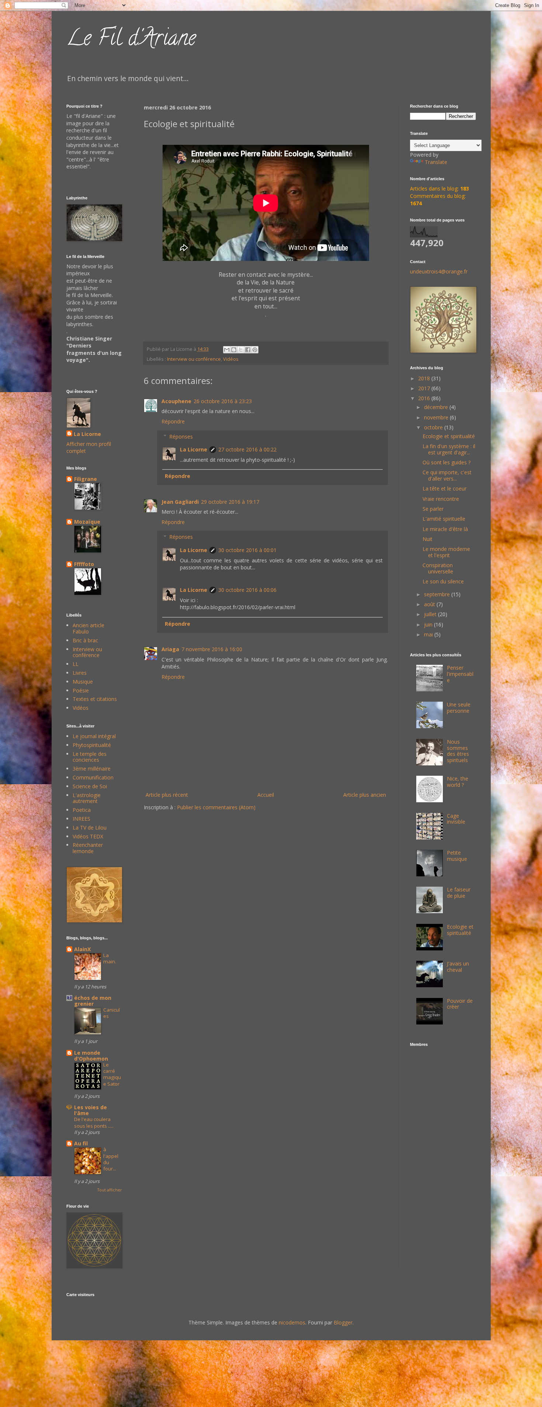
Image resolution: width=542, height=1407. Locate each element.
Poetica (82, 809)
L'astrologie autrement (87, 798)
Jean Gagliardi (180, 501)
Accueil (265, 794)
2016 (424, 398)
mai (429, 634)
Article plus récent (167, 794)
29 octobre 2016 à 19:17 (230, 501)
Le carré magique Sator (112, 1074)
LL (76, 663)
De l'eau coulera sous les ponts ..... (94, 1122)
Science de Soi (90, 786)
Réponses (181, 436)
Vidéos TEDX (88, 836)
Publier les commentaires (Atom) (216, 807)
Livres (80, 672)
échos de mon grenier (92, 1000)
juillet (431, 614)
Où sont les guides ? (446, 462)
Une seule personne (458, 707)
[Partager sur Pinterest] (254, 349)
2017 (424, 388)
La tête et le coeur (444, 488)
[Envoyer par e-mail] (226, 349)
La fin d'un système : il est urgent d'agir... (449, 449)
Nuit (427, 538)
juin (429, 624)
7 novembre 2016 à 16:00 (211, 649)
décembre (436, 407)
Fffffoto (84, 564)
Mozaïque (87, 521)
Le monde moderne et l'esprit (446, 552)
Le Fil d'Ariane (131, 40)
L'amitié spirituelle (444, 518)
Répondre (173, 421)
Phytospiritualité (92, 744)
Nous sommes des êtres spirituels (458, 751)
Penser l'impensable (460, 674)
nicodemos (292, 1322)
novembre (437, 417)
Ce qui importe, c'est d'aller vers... (447, 475)
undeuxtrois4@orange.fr (439, 271)
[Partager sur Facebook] (247, 349)
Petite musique (457, 855)
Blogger (343, 1322)
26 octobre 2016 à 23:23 (223, 401)
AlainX (82, 949)
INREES (81, 818)
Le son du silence (443, 581)
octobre (434, 427)
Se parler (433, 508)
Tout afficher (109, 1190)
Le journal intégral (94, 736)
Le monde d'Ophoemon (91, 1055)
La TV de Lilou (90, 827)
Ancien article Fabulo (88, 628)
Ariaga (170, 649)
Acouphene (176, 401)
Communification (93, 777)
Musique (83, 681)
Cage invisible (456, 818)
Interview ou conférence (194, 359)
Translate (436, 161)
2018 (424, 378)
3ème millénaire (92, 768)
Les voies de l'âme (90, 1110)
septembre (437, 594)
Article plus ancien (364, 794)
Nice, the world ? (457, 781)
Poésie (81, 690)
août (430, 604)
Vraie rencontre (441, 498)
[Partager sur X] (240, 349)
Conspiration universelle (438, 568)
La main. (109, 958)
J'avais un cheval (458, 966)
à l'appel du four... (110, 1159)
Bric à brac (85, 640)
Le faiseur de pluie (458, 892)
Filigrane (85, 478)
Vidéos (231, 359)
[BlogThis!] (233, 349)
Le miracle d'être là (445, 529)
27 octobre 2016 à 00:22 (247, 449)
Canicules (111, 1012)
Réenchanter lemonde (88, 848)
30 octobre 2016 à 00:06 (247, 589)
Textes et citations (95, 698)
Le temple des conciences (90, 757)
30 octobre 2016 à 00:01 (247, 550)
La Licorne (193, 449)
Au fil (81, 1143)
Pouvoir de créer (460, 1003)
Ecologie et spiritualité (449, 436)
